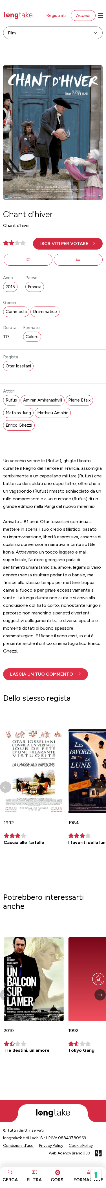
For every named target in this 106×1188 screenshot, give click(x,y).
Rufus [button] (11, 400)
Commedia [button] (16, 311)
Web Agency (60, 1153)
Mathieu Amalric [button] (52, 412)
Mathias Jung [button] (18, 412)
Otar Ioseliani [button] (18, 366)
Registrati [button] (56, 15)
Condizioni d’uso (18, 1145)
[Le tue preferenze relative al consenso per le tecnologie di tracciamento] (95, 1174)
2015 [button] (10, 286)
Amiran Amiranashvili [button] (42, 400)
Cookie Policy (81, 1145)
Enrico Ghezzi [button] (19, 425)
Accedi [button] (83, 15)
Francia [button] (34, 286)
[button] (68, 244)
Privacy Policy (51, 1145)
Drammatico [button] (45, 311)
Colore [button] (32, 336)
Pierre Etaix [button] (79, 400)
